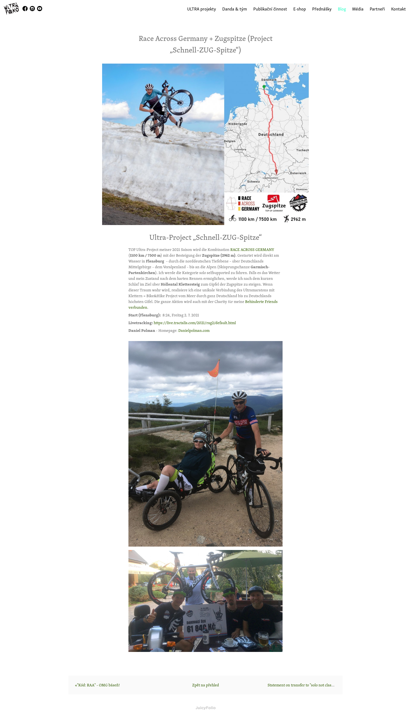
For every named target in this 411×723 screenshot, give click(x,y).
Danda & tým (234, 8)
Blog (342, 8)
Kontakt (398, 8)
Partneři (377, 8)
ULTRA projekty (201, 8)
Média (357, 8)
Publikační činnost (270, 8)
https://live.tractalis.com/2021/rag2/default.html (195, 322)
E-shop (299, 8)
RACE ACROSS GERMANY (252, 249)
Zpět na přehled (205, 685)
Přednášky (322, 8)
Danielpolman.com (194, 330)
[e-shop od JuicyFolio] (206, 708)
